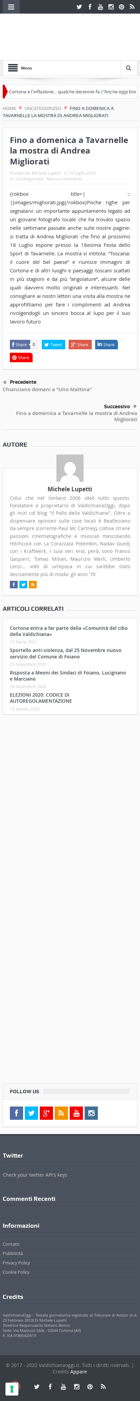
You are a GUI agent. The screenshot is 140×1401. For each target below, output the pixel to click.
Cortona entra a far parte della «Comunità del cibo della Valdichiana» (69, 631)
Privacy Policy (16, 1263)
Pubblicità (13, 1253)
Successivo (117, 406)
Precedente (23, 382)
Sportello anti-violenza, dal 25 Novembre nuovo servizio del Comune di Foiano (66, 653)
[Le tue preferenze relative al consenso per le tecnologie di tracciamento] (11, 1389)
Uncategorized (29, 178)
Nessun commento (64, 178)
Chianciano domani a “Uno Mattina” (47, 389)
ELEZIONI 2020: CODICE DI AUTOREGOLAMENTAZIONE (41, 697)
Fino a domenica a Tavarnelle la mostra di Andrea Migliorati (76, 416)
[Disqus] (70, 810)
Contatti (11, 1244)
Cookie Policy (16, 1272)
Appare (78, 1371)
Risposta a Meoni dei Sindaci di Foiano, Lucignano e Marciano (68, 675)
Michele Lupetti (46, 173)
